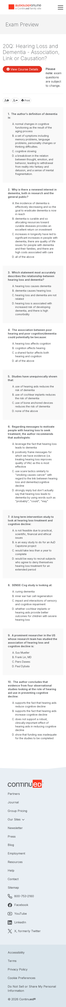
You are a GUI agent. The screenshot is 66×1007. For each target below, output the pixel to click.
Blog (11, 845)
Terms (12, 961)
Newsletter (15, 828)
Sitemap (13, 887)
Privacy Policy (17, 969)
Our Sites (14, 819)
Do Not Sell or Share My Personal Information (32, 988)
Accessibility (16, 952)
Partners (14, 794)
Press (12, 836)
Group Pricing (17, 811)
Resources (15, 862)
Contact (13, 879)
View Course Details (24, 69)
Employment (16, 853)
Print (27, 100)
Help (11, 870)
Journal (13, 802)
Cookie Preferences (21, 978)
